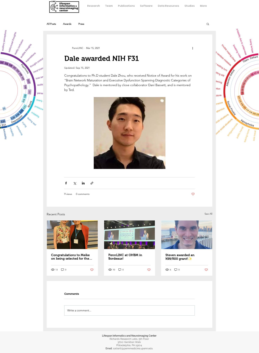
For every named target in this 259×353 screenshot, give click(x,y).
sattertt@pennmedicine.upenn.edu (133, 348)
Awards (67, 23)
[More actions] (192, 48)
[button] (109, 5)
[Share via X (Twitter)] (74, 183)
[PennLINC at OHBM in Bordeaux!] (129, 234)
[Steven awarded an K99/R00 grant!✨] (186, 234)
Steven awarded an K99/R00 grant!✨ (180, 257)
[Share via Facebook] (66, 183)
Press (81, 23)
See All (208, 213)
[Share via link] (92, 183)
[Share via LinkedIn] (83, 183)
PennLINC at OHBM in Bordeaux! (125, 256)
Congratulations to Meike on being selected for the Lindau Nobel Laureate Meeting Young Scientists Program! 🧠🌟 (70, 256)
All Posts (51, 23)
